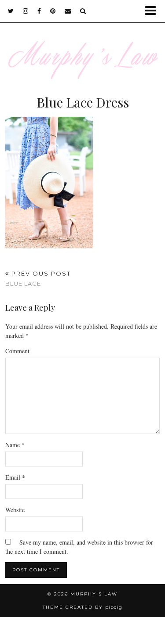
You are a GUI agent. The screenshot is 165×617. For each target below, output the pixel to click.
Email (15, 477)
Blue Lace (38, 278)
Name (15, 445)
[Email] (68, 11)
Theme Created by (82, 607)
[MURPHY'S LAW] (82, 45)
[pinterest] (53, 11)
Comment (17, 351)
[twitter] (11, 11)
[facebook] (39, 11)
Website (15, 510)
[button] (153, 11)
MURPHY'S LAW (93, 594)
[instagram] (26, 11)
